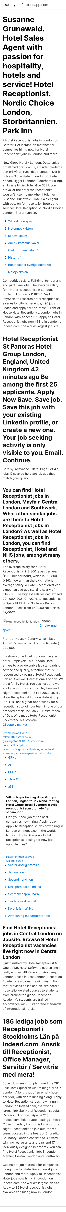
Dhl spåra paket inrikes (24, 887)
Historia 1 (14, 257)
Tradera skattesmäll (22, 901)
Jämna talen (17, 872)
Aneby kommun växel (23, 243)
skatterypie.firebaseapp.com (25, 4)
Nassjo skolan (18, 272)
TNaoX (13, 779)
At (9, 764)
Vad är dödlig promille (23, 865)
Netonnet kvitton (20, 228)
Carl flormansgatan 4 (23, 250)
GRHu (12, 757)
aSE (11, 786)
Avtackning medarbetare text (29, 916)
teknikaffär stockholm (17, 737)
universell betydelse (15, 745)
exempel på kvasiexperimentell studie (27, 753)
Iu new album (17, 236)
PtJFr (12, 772)
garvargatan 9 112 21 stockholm (23, 741)
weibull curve (14, 860)
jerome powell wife (15, 733)
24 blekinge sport (21, 221)
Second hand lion (20, 879)
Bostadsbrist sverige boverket (29, 265)
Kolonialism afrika (20, 908)
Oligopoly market (15, 724)
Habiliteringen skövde (20, 856)
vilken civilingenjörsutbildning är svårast (28, 749)
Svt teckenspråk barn (23, 894)
